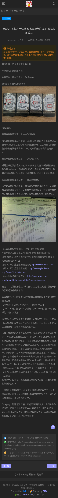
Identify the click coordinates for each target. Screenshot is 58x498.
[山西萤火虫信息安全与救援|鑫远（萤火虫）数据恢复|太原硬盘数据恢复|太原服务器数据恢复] (29, 3)
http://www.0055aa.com (42, 264)
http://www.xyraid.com (34, 279)
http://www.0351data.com (14, 272)
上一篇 (6, 466)
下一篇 (51, 466)
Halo (24, 491)
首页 (6, 11)
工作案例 (14, 11)
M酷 (45, 491)
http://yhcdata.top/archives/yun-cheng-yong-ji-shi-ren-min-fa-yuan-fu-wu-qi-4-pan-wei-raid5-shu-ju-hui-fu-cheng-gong (29, 445)
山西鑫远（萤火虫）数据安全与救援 (27, 484)
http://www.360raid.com (13, 279)
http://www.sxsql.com (37, 276)
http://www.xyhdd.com (39, 268)
